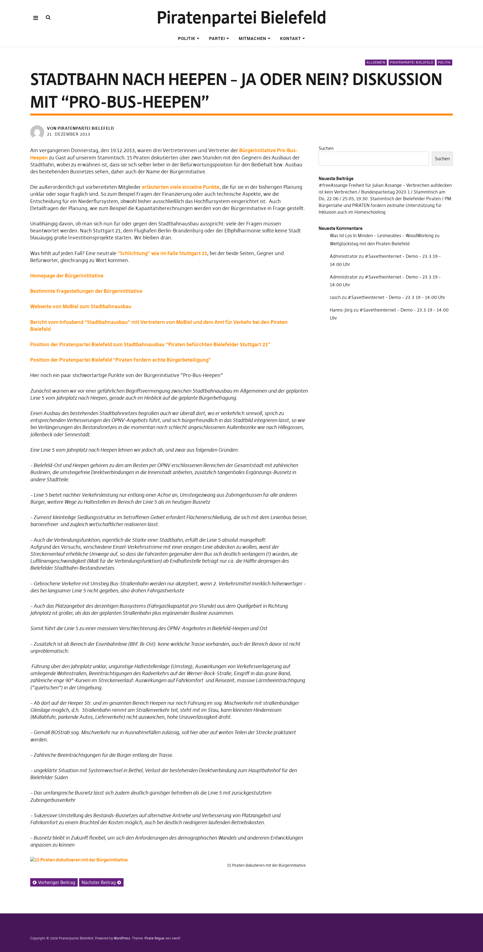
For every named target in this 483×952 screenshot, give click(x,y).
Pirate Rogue (154, 938)
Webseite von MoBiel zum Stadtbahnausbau (80, 306)
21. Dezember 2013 (68, 134)
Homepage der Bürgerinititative (66, 275)
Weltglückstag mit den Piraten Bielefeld (369, 243)
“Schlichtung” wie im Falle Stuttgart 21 (162, 253)
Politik (186, 38)
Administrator (344, 256)
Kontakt (290, 38)
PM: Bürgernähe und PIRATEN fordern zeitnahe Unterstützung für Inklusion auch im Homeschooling (386, 205)
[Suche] (48, 17)
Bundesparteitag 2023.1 (385, 192)
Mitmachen (252, 38)
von (80, 128)
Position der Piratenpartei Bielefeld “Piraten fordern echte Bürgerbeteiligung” (120, 360)
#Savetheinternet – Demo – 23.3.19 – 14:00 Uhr (396, 297)
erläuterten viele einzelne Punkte (180, 187)
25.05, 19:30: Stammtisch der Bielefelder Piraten (391, 198)
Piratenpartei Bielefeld (241, 17)
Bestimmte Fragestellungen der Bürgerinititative (86, 291)
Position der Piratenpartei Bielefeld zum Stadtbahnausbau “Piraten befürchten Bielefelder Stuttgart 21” (150, 344)
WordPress (122, 938)
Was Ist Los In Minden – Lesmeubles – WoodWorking (382, 235)
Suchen (326, 148)
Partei (217, 38)
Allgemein (375, 62)
